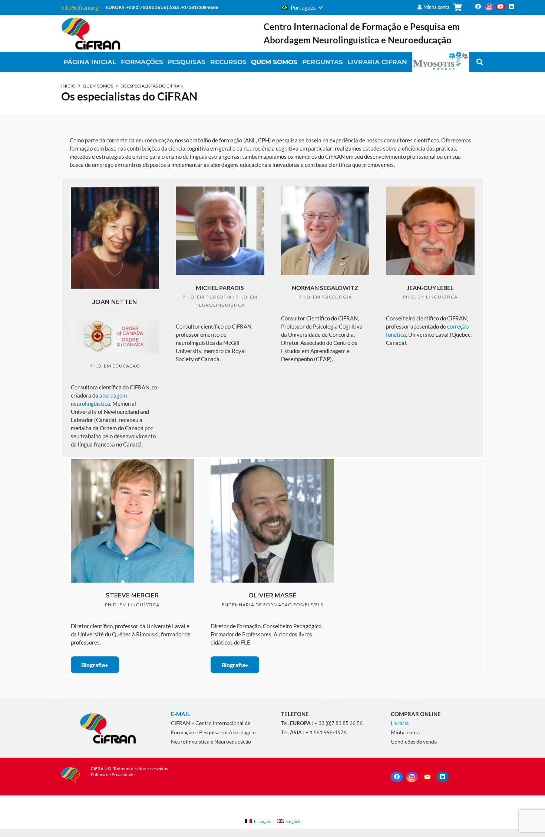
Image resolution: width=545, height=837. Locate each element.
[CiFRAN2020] (90, 33)
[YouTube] (500, 6)
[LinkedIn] (511, 6)
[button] (301, 7)
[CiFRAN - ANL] (107, 728)
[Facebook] (478, 6)
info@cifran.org (79, 7)
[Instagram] (489, 6)
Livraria (400, 723)
